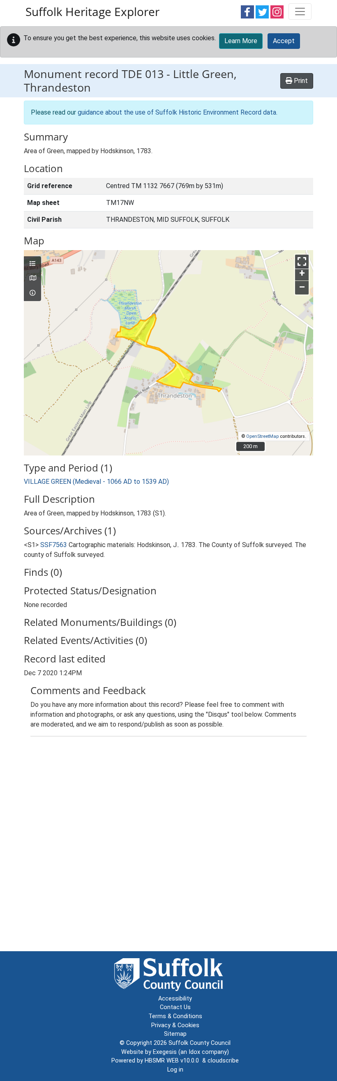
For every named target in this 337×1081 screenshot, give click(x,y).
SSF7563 (53, 545)
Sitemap (175, 1033)
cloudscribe (223, 1060)
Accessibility (175, 998)
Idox (194, 1052)
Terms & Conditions (175, 1016)
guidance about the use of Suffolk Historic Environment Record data (177, 112)
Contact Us (175, 1007)
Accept (284, 41)
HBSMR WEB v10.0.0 (173, 1060)
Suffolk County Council (199, 1043)
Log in (175, 1069)
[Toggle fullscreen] (302, 261)
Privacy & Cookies (175, 1025)
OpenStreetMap (262, 436)
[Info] (32, 293)
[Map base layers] (32, 278)
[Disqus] (168, 845)
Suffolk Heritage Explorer (92, 11)
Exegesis (165, 1052)
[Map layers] (32, 264)
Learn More (240, 41)
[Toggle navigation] (300, 11)
